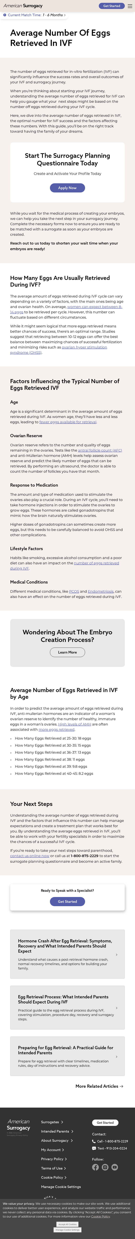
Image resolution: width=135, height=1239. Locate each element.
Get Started (111, 6)
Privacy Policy (22, 1135)
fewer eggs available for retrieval (67, 422)
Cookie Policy (52, 1177)
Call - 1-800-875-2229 (112, 1141)
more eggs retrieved (57, 729)
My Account (51, 1149)
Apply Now (67, 188)
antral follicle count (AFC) (100, 450)
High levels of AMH (74, 724)
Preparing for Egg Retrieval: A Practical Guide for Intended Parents (65, 1050)
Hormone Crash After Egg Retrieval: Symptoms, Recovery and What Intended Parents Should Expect (65, 946)
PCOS (74, 591)
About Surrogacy (55, 1140)
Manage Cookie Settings (61, 1186)
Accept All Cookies (67, 1224)
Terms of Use (52, 1168)
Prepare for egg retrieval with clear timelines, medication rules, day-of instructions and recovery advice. (63, 1063)
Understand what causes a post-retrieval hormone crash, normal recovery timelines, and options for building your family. (63, 964)
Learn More (67, 652)
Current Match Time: (35, 15)
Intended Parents (55, 1131)
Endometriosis (101, 591)
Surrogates (50, 1122)
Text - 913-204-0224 (112, 1148)
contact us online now (29, 856)
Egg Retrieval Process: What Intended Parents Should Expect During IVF (63, 999)
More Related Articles (97, 1086)
